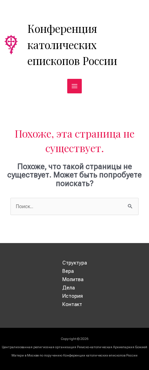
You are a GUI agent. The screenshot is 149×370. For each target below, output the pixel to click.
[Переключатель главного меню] (74, 86)
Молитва (73, 279)
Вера (68, 271)
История (72, 296)
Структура (74, 263)
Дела (68, 288)
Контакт (72, 304)
